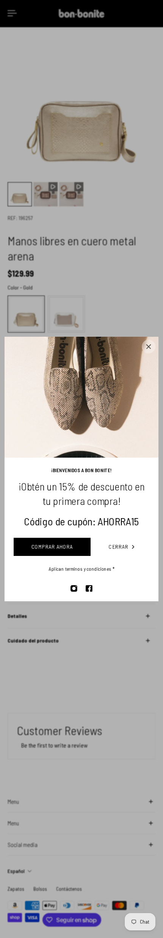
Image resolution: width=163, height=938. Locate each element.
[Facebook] (89, 588)
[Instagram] (74, 588)
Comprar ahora (52, 546)
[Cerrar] (148, 346)
